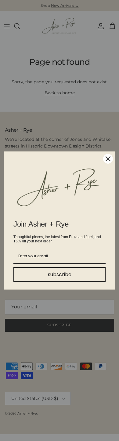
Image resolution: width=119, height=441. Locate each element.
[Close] (108, 158)
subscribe (59, 274)
